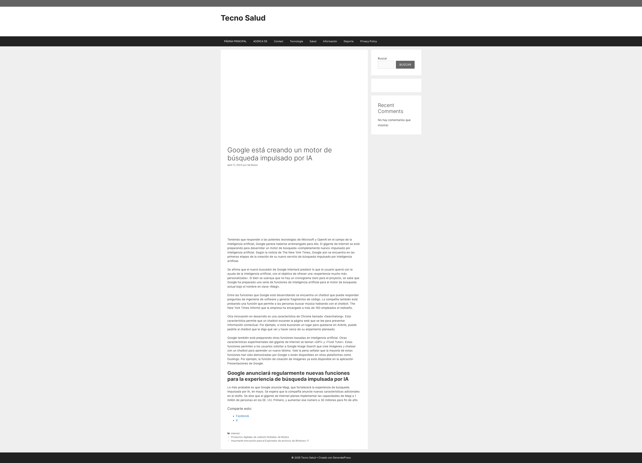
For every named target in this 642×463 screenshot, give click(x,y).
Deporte (349, 41)
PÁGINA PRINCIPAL (235, 41)
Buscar (382, 58)
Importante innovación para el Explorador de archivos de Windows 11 (270, 440)
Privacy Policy (368, 41)
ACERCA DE (260, 41)
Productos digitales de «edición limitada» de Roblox (260, 437)
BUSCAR (405, 64)
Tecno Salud (243, 17)
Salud (313, 41)
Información (330, 41)
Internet (235, 433)
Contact (278, 41)
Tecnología (296, 41)
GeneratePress (342, 457)
